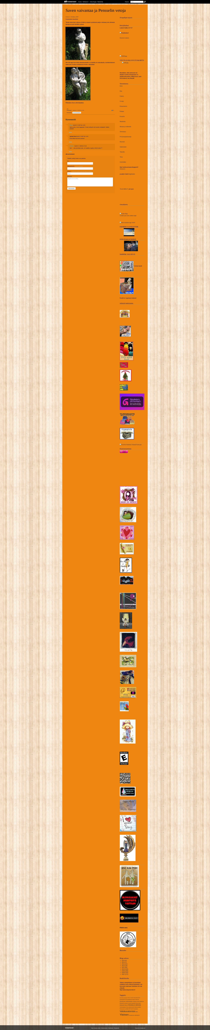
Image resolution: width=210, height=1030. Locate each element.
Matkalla (122, 1005)
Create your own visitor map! (128, 215)
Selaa (93, 2)
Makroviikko (138, 1003)
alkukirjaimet (137, 1015)
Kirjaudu (127, 2)
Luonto (126, 1003)
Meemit (126, 1005)
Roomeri (122, 141)
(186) (125, 971)
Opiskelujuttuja (123, 1007)
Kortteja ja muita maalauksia (138, 1001)
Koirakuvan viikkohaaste (126, 1001)
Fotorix (122, 96)
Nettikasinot (85, 2)
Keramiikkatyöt (129, 999)
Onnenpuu (123, 131)
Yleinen (124, 1014)
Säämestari (123, 147)
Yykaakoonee (131, 1015)
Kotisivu (79, 171)
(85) (124, 967)
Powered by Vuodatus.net (140, 1028)
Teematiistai (135, 1008)
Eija (121, 91)
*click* (133, 222)
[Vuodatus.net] (69, 1027)
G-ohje (122, 101)
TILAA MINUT (124, 189)
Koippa (122, 111)
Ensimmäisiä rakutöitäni (72, 19)
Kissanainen (123, 106)
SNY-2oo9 (131, 1008)
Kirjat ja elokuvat (135, 999)
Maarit (71, 125)
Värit (136, 1011)
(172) (125, 974)
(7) (124, 962)
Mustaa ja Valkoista (125, 126)
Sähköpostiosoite (75, 166)
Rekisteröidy (100, 2)
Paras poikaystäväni (130, 1007)
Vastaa (70, 132)
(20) (124, 965)
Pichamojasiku (124, 136)
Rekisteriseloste (104, 1028)
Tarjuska (122, 152)
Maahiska (122, 121)
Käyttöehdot (110, 1028)
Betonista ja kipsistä (123, 997)
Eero (121, 86)
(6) (124, 960)
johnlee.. (72, 146)
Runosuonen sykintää (124, 1008)
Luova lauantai (132, 1003)
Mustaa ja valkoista (134, 1005)
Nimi (68, 161)
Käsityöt (122, 1003)
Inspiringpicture (123, 999)
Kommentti (69, 176)
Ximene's (122, 169)
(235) (125, 972)
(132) (125, 969)
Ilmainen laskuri (124, 38)
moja (129, 136)
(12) (124, 964)
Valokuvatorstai (127, 1011)
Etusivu (80, 2)
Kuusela (122, 116)
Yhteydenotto (116, 1028)
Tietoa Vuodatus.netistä (95, 1028)
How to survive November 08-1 (134, 997)
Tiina (121, 157)
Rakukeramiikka (77, 112)
